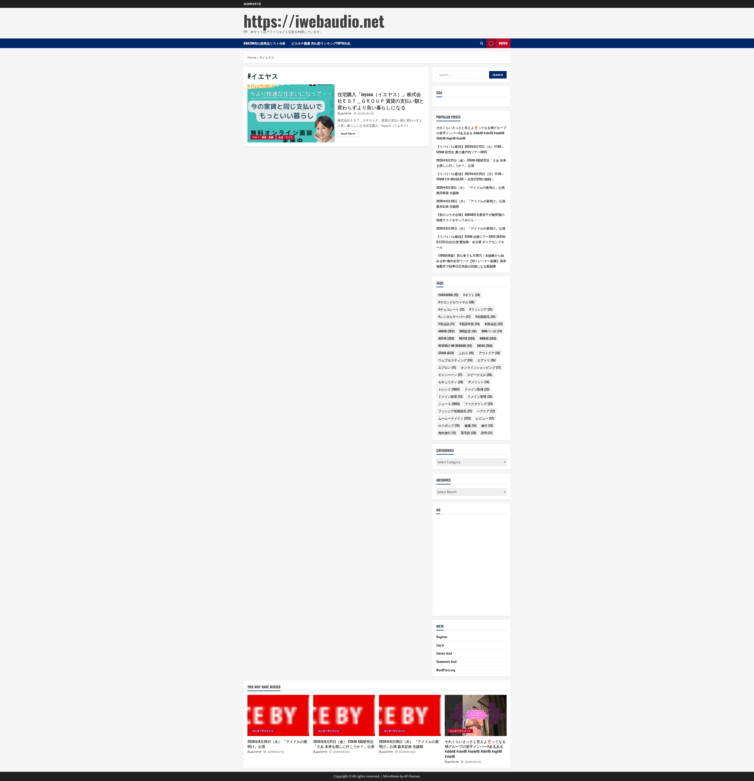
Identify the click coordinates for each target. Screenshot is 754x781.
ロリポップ (449, 425)
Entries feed (444, 653)
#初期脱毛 (485, 316)
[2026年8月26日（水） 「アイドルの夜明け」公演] (278, 715)
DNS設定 (468, 331)
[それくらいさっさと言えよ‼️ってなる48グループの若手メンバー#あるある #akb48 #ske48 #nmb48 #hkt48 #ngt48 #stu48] (476, 715)
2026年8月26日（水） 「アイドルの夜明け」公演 (470, 228)
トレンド (449, 389)
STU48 (446, 352)
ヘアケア (486, 411)
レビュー (485, 418)
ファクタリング (479, 403)
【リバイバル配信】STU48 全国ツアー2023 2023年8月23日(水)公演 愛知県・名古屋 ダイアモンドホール (471, 241)
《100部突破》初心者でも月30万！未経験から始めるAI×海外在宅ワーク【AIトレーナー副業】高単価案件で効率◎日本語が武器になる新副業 (471, 260)
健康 (470, 425)
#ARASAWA (448, 294)
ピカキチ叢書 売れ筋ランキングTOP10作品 (320, 43)
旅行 (487, 425)
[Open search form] (481, 43)
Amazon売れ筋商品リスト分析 (264, 43)
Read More (349, 134)
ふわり (466, 352)
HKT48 (446, 338)
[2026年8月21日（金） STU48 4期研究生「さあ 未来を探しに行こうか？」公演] (344, 715)
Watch (503, 43)
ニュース (449, 403)
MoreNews (391, 776)
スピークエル (479, 374)
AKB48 (446, 331)
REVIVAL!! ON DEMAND (455, 345)
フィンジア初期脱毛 (455, 411)
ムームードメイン (454, 418)
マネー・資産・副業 (263, 137)
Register (441, 636)
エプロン (447, 367)
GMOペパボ (491, 331)
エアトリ (486, 360)
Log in (440, 645)
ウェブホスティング (455, 360)
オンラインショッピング (481, 367)
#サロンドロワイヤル (456, 302)
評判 (486, 432)
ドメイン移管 (450, 396)
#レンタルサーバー (454, 316)
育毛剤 (468, 432)
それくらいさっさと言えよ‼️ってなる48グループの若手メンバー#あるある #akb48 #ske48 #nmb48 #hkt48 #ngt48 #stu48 (471, 133)
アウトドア (489, 352)
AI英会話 (494, 323)
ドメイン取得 (477, 389)
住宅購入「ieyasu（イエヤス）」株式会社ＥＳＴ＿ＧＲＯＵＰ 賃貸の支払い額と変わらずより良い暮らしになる (291, 113)
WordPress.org (445, 670)
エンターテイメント (263, 731)
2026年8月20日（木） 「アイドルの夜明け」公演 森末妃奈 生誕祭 (409, 744)
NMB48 (488, 338)
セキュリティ (450, 382)
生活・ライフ (285, 137)
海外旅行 (447, 432)
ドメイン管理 (480, 396)
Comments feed (446, 661)
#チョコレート (451, 309)
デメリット (478, 382)
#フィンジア (480, 309)
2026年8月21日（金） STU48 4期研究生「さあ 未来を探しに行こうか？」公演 (343, 744)
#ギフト (471, 294)
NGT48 (467, 338)
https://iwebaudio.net (313, 20)
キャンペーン (450, 374)
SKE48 (484, 345)
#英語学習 (469, 323)
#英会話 (446, 323)
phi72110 (345, 113)
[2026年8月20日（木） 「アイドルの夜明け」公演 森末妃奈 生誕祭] (410, 715)
